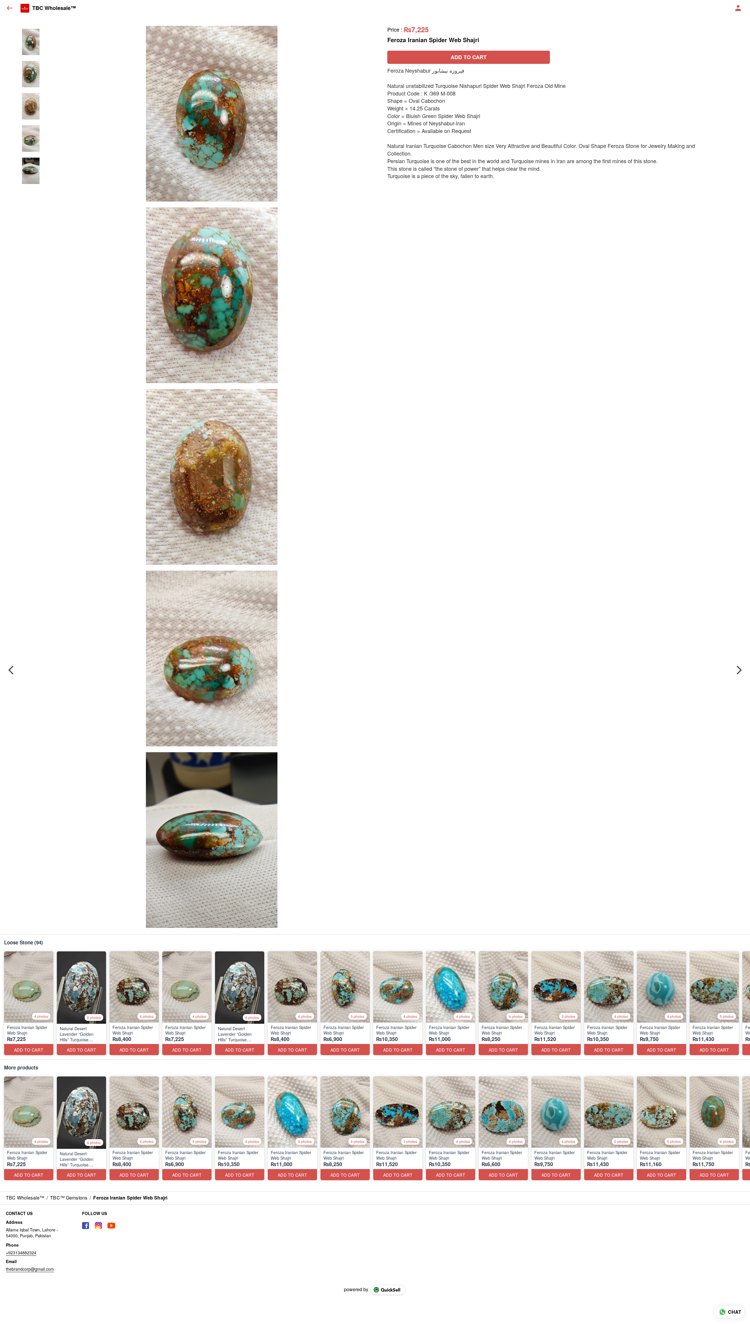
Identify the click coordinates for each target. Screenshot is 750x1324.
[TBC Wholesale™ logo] (25, 8)
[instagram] (98, 1225)
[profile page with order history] (738, 8)
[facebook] (85, 1225)
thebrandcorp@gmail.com (30, 1269)
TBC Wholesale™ (54, 8)
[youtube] (111, 1225)
